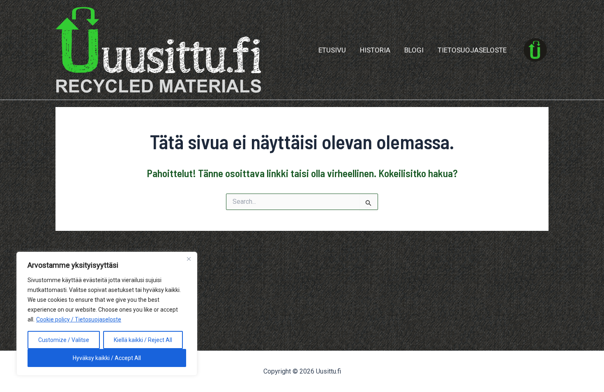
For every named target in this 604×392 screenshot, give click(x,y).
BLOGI (414, 50)
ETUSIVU (332, 50)
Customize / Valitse (63, 340)
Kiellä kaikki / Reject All (143, 340)
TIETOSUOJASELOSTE (472, 50)
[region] (106, 314)
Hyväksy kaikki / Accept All (107, 358)
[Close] (189, 259)
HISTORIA (375, 50)
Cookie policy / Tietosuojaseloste (78, 319)
